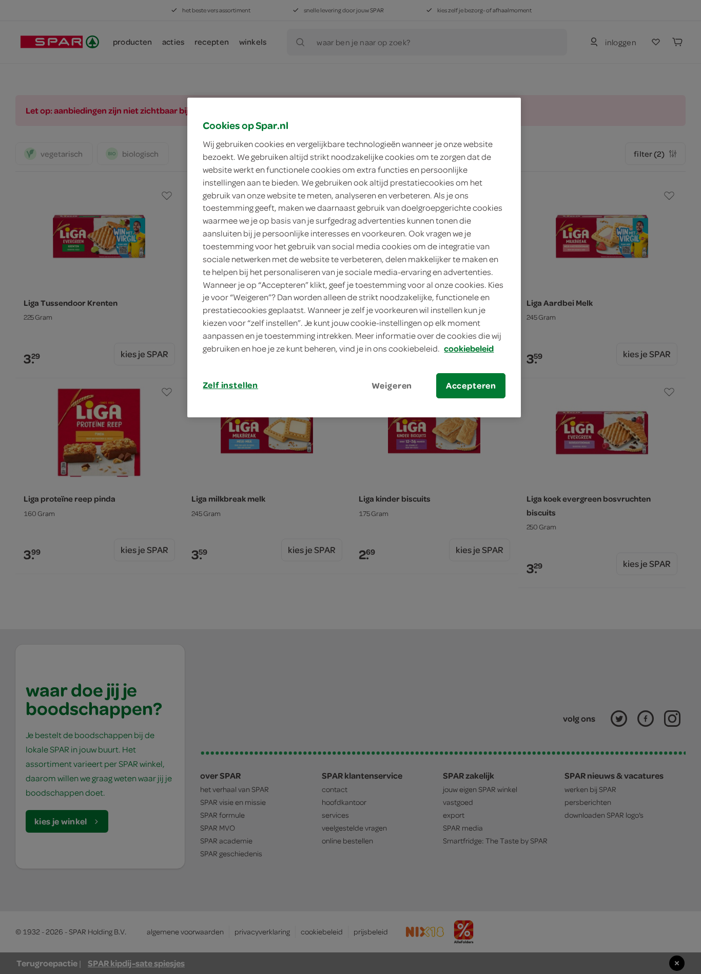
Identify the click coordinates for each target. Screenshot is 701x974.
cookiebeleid (469, 348)
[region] (354, 257)
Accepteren (471, 385)
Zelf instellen (230, 385)
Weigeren (392, 385)
